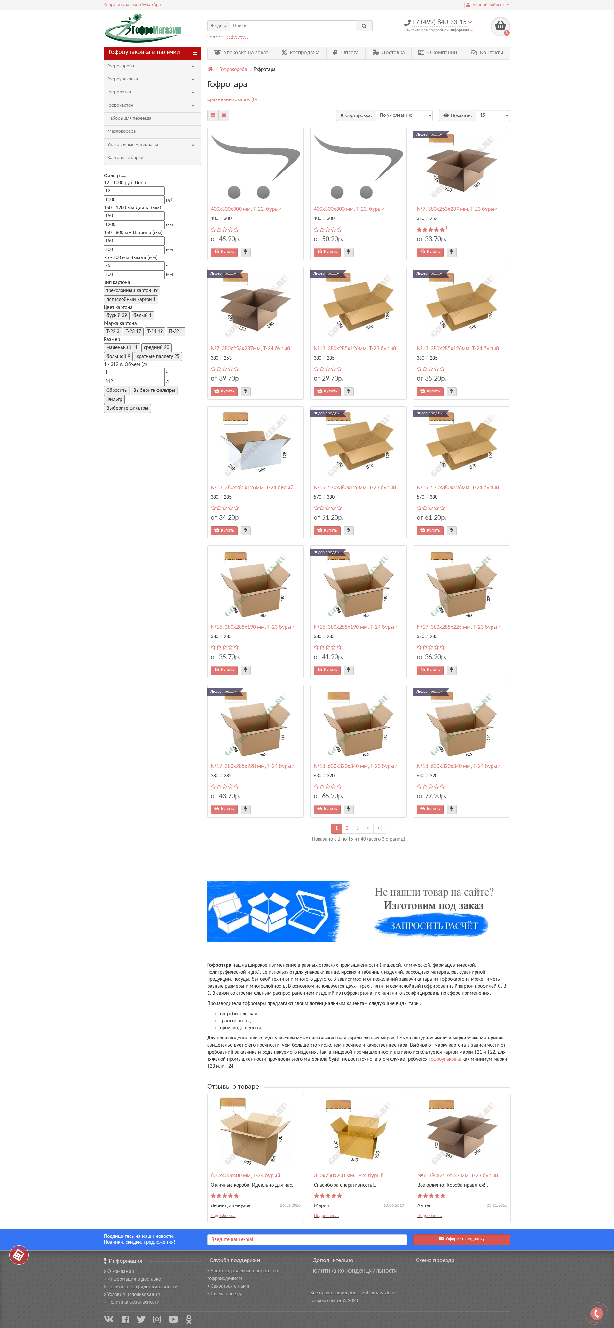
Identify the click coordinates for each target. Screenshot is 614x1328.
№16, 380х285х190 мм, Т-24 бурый (356, 627)
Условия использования (133, 1294)
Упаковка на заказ (246, 53)
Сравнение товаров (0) (232, 99)
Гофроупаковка (122, 79)
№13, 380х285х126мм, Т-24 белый (252, 488)
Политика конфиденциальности (142, 1287)
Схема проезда (227, 1294)
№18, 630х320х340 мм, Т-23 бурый (356, 766)
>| (379, 828)
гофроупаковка (445, 1059)
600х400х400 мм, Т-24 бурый (245, 1176)
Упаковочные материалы (132, 144)
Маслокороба (121, 131)
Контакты (491, 53)
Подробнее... (223, 1215)
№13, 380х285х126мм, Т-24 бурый (458, 349)
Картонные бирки (125, 157)
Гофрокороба (120, 66)
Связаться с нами (230, 1286)
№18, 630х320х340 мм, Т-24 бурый (458, 766)
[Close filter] (123, 177)
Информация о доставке (134, 1279)
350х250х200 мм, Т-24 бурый (349, 1176)
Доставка (393, 53)
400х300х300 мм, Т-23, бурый (349, 209)
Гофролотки (119, 92)
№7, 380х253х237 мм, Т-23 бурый (457, 209)
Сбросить (116, 390)
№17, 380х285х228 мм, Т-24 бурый (253, 766)
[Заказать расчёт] (19, 1255)
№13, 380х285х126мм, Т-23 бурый (355, 349)
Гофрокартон (120, 105)
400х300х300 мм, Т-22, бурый (246, 209)
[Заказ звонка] (596, 1313)
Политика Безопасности (133, 1302)
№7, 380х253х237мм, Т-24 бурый (250, 349)
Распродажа (304, 53)
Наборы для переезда (129, 118)
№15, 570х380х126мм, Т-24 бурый (458, 488)
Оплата (349, 53)
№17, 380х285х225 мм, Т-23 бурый (458, 627)
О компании (441, 53)
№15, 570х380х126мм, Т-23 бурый (355, 488)
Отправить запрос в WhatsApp (132, 5)
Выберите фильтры (154, 390)
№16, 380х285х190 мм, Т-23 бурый (253, 627)
